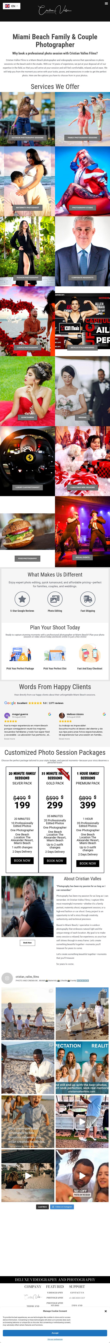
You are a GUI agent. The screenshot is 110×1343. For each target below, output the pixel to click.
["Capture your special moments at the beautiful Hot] (82, 1013)
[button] (105, 1311)
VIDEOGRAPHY (55, 1292)
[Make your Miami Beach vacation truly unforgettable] (27, 1013)
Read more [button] (9, 739)
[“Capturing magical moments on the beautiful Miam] (27, 1067)
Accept (55, 1333)
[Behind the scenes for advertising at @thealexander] (82, 1121)
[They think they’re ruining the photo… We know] (27, 1121)
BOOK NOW (22, 860)
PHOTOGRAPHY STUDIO (55, 1304)
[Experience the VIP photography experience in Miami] (27, 1175)
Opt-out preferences (55, 1339)
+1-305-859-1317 (77, 1298)
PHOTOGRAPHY (55, 1297)
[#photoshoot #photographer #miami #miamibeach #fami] (82, 1175)
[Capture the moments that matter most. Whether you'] (82, 1067)
